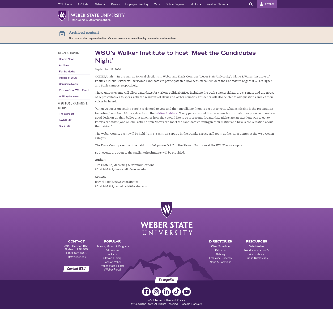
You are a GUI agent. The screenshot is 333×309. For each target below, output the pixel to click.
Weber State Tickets (112, 265)
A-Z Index (83, 4)
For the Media (67, 71)
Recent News (66, 59)
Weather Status (216, 4)
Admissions (112, 250)
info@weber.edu (76, 257)
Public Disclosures (257, 258)
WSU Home (65, 4)
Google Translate (192, 304)
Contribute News (68, 84)
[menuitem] (65, 4)
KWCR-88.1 (66, 119)
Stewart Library (112, 258)
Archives (64, 65)
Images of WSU (68, 77)
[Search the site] (250, 4)
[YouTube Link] (186, 291)
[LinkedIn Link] (166, 291)
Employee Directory (136, 4)
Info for (194, 4)
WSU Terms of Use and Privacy (166, 300)
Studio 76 (64, 126)
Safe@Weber (256, 246)
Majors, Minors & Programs (113, 246)
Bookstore (112, 254)
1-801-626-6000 (76, 253)
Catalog (220, 254)
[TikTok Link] (176, 291)
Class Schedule (220, 246)
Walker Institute (166, 113)
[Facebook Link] (146, 291)
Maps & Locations (220, 262)
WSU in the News (69, 96)
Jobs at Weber (112, 262)
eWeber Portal (112, 269)
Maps (157, 4)
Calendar (100, 4)
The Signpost (66, 113)
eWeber (269, 4)
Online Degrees (175, 4)
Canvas (115, 4)
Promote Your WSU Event (74, 90)
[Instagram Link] (156, 291)
